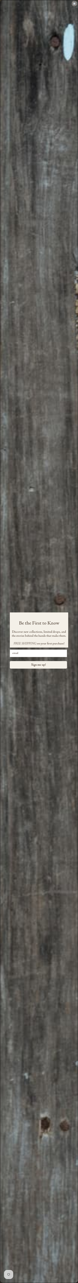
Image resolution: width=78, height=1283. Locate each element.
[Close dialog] (74, 4)
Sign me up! (38, 664)
